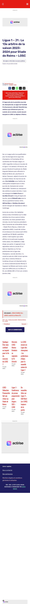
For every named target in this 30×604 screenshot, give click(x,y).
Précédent (7, 324)
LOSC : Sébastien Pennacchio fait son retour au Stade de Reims (6, 396)
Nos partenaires (7, 474)
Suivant (24, 324)
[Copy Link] (24, 88)
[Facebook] (10, 88)
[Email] (20, 88)
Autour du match (12, 319)
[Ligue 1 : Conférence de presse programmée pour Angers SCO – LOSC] (15, 382)
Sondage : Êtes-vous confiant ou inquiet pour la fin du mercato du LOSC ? (5, 353)
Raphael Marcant (8, 83)
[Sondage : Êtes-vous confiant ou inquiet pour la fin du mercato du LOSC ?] (5, 337)
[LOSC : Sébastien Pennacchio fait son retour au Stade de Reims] (5, 382)
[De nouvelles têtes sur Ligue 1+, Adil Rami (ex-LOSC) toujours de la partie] (24, 382)
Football (11, 84)
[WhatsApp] (17, 88)
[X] (13, 88)
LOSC (15, 84)
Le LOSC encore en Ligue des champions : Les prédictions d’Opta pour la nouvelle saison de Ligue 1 (24, 355)
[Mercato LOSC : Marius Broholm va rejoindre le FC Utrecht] (15, 337)
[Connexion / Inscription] (3, 4)
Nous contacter (7, 470)
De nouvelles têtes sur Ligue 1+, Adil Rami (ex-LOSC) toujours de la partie (24, 398)
